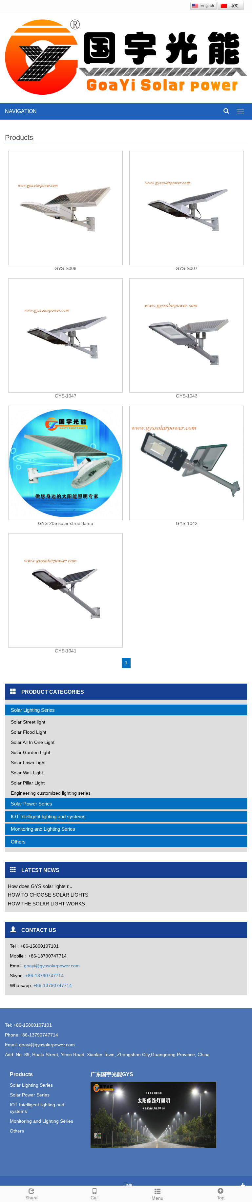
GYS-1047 (65, 395)
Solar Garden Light (30, 752)
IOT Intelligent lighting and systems (48, 816)
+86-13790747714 (44, 975)
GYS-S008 (65, 268)
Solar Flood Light (28, 732)
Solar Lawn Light (28, 762)
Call (94, 1197)
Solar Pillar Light (28, 782)
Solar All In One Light (32, 742)
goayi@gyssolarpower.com (52, 965)
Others (18, 841)
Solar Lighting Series (33, 710)
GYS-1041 (65, 650)
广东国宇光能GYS (112, 1074)
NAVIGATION (21, 111)
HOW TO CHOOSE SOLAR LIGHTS (47, 895)
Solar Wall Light (27, 772)
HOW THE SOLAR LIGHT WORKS (46, 903)
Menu (157, 1198)
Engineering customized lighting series (51, 793)
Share (31, 1197)
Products (21, 1074)
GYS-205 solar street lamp (65, 523)
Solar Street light (28, 722)
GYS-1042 (187, 523)
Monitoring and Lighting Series (43, 829)
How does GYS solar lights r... (39, 886)
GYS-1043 (187, 395)
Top (220, 1197)
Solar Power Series (31, 803)
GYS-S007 (187, 268)
